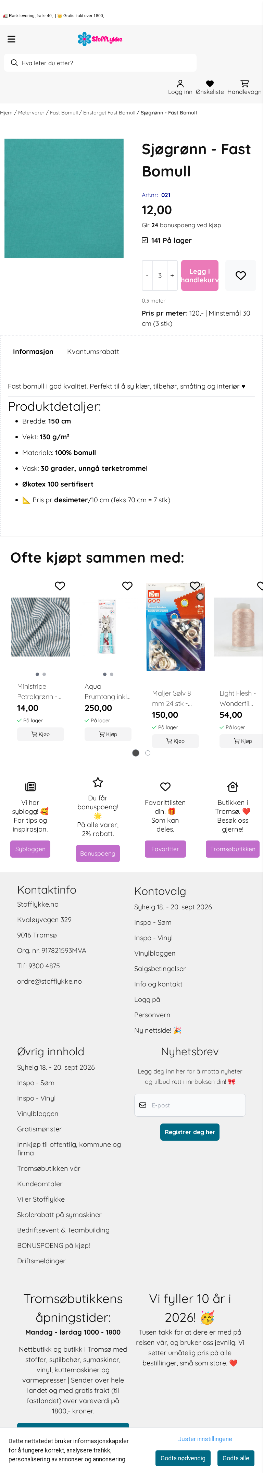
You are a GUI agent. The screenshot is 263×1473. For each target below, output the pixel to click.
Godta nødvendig (183, 1458)
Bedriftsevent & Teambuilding (63, 1230)
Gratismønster (39, 1129)
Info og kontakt (158, 984)
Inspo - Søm (153, 922)
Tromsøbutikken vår (48, 1168)
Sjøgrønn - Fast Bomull (169, 112)
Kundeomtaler (40, 1183)
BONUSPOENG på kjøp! (53, 1245)
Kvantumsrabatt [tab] (93, 351)
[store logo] (100, 39)
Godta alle (236, 1458)
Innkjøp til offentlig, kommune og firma (69, 1148)
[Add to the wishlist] (60, 586)
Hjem (7, 112)
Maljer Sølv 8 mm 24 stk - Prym (171, 699)
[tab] (135, 753)
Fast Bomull (64, 112)
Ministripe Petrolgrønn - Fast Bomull (37, 692)
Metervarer (32, 112)
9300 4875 (44, 965)
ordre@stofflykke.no (49, 981)
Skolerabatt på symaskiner (59, 1214)
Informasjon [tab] (33, 351)
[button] (241, 275)
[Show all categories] (11, 39)
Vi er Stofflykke (41, 1199)
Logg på (147, 999)
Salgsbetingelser (160, 968)
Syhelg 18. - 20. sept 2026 (173, 907)
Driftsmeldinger (41, 1260)
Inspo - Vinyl (153, 937)
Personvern (152, 1014)
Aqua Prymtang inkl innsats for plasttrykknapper (108, 692)
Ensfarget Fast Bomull (110, 112)
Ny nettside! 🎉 (157, 1030)
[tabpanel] (40, 664)
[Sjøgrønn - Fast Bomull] (64, 198)
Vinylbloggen (155, 953)
